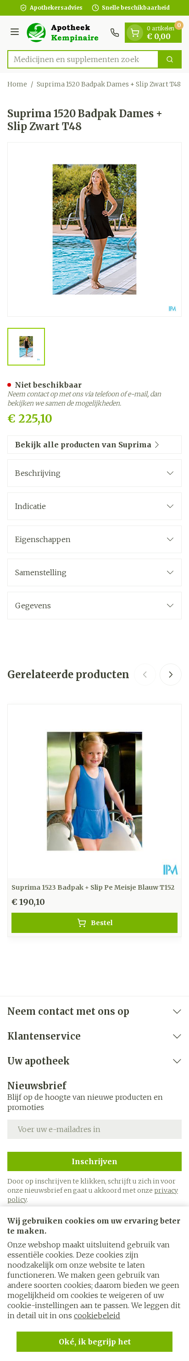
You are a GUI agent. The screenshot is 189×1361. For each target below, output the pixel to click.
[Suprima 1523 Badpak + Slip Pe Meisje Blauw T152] (94, 791)
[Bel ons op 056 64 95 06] (114, 32)
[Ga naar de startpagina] (66, 32)
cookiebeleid (97, 1315)
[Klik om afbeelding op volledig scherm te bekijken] (94, 229)
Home (17, 84)
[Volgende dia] (171, 674)
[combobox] (83, 59)
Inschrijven (94, 1161)
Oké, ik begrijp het (95, 1341)
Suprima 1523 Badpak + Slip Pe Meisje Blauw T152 (92, 887)
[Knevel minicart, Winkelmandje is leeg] (135, 32)
